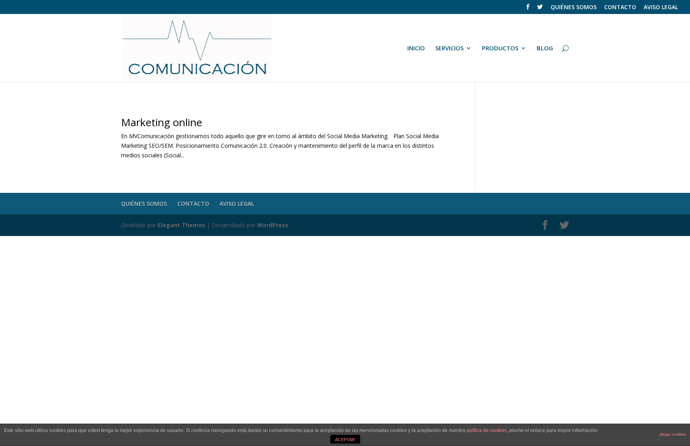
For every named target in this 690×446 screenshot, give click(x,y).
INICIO (416, 48)
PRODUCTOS (500, 48)
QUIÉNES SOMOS (574, 7)
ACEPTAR (345, 439)
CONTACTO (620, 7)
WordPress (272, 225)
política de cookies (486, 430)
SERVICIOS (449, 48)
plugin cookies (673, 434)
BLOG (545, 48)
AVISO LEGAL (661, 7)
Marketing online (161, 122)
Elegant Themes (181, 225)
